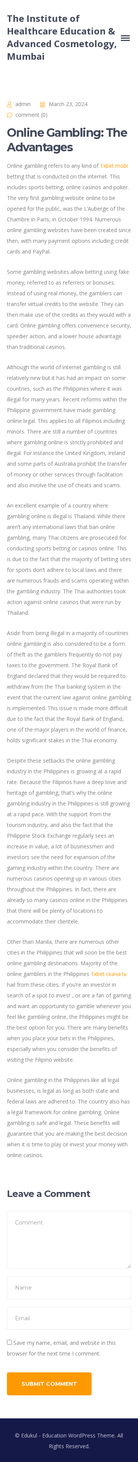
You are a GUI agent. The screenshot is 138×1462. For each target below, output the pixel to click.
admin (23, 104)
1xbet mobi (114, 165)
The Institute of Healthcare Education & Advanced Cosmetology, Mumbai (62, 37)
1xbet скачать (109, 973)
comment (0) (31, 114)
